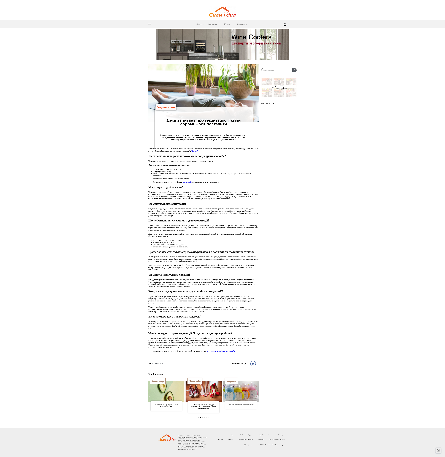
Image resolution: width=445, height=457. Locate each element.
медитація (187, 182)
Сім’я (199, 24)
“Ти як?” (195, 151)
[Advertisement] (280, 169)
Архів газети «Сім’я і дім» (276, 435)
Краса (229, 380)
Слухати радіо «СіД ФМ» (277, 439)
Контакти (261, 439)
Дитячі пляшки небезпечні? (204, 405)
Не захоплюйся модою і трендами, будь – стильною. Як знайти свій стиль (241, 407)
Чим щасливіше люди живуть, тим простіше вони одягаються (166, 407)
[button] (253, 363)
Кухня (227, 24)
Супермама (194, 380)
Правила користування (245, 439)
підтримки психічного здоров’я (221, 351)
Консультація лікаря (166, 107)
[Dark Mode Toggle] (438, 450)
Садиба (241, 24)
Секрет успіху (157, 380)
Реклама (230, 439)
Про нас (220, 439)
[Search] (294, 70)
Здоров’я (212, 24)
